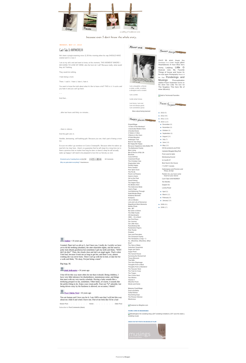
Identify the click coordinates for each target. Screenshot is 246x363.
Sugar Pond (132, 252)
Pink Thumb (132, 230)
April (164, 191)
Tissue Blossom (133, 258)
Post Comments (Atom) (77, 307)
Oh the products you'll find (171, 148)
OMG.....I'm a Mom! (134, 217)
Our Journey (132, 221)
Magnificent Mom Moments (137, 204)
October (165, 130)
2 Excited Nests (133, 131)
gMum (182, 62)
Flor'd (167, 62)
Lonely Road (166, 188)
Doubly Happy (133, 165)
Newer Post (64, 304)
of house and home (173, 72)
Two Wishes (132, 278)
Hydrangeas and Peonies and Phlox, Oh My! (172, 170)
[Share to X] (95, 159)
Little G (180, 67)
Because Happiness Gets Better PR (140, 146)
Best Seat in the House (170, 163)
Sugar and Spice (134, 249)
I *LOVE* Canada (168, 166)
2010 (163, 122)
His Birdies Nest (133, 185)
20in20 (160, 60)
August (165, 136)
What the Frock (133, 282)
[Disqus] (91, 202)
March (164, 194)
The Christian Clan (134, 161)
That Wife (131, 260)
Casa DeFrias (133, 157)
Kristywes (131, 198)
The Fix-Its (131, 172)
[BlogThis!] (93, 159)
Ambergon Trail (133, 139)
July (164, 139)
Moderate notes (164, 70)
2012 (163, 116)
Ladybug (169, 68)
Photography (173, 74)
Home (91, 304)
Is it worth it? (166, 160)
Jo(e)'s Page (132, 189)
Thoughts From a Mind (136, 265)
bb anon (169, 60)
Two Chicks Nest (134, 275)
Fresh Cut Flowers (134, 174)
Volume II (131, 280)
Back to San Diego (134, 142)
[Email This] (90, 159)
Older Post (118, 304)
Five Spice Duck (133, 170)
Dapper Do (166, 185)
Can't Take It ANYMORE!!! (171, 179)
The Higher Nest (134, 183)
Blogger (127, 357)
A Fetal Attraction (134, 137)
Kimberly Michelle (134, 195)
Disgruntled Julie (134, 163)
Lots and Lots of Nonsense (137, 202)
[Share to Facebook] (98, 159)
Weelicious (132, 299)
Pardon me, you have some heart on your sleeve (171, 175)
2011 (163, 119)
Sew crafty (170, 85)
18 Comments (109, 159)
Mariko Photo (132, 206)
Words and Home (134, 284)
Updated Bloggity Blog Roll (171, 151)
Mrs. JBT (131, 208)
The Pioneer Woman (135, 297)
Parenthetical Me (134, 226)
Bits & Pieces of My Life (136, 152)
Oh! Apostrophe (133, 215)
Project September (170, 83)
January (165, 200)
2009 (163, 204)
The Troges (132, 273)
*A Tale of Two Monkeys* (136, 127)
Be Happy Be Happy (135, 144)
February (165, 198)
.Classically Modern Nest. (137, 129)
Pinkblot (131, 232)
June (164, 142)
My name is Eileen (134, 211)
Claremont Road (134, 159)
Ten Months (166, 182)
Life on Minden (133, 200)
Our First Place (133, 219)
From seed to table (168, 154)
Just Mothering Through (136, 191)
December (166, 124)
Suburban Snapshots (135, 247)
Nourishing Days (134, 295)
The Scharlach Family (135, 237)
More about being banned (141, 111)
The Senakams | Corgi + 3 (137, 239)
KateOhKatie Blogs (134, 193)
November (166, 127)
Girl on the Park (133, 178)
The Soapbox (164, 87)
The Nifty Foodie (134, 213)
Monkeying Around (168, 157)
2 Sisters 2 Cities (134, 133)
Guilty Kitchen (133, 293)
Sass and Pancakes (135, 234)
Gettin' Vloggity (174, 62)
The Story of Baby (134, 245)
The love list (179, 85)
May (164, 145)
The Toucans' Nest (134, 269)
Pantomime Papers (134, 228)
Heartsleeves (84, 162)
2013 (163, 113)
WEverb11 (166, 89)
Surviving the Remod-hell (137, 256)
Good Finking (132, 180)
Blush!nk (131, 154)
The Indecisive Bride (135, 187)
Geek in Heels (133, 176)
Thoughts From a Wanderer (137, 267)
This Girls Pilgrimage (135, 262)
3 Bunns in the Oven (135, 135)
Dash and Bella (133, 290)
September (166, 133)
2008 (163, 207)
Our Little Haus (133, 224)
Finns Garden (133, 167)
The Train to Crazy (134, 271)
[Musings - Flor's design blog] (147, 339)
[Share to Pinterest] (100, 159)
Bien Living (132, 150)
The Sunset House (134, 254)
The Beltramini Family (135, 148)
